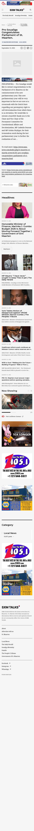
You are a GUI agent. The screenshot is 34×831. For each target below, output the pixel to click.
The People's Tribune (9, 653)
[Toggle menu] (2, 9)
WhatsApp (5, 669)
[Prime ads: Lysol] (17, 434)
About (4, 628)
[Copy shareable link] (21, 48)
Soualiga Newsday (21, 15)
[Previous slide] (28, 391)
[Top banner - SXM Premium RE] (17, 3)
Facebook (5, 663)
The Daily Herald (7, 15)
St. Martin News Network (12, 24)
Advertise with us (7, 631)
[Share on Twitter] (28, 48)
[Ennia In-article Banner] (17, 185)
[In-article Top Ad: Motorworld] (17, 80)
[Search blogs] (30, 9)
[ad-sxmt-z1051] (17, 466)
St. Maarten (6, 634)
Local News (22, 42)
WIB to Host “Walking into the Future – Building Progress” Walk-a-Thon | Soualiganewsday (17, 364)
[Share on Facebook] (25, 48)
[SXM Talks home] (17, 9)
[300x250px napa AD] (17, 498)
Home (3, 25)
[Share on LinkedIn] (31, 48)
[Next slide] (31, 391)
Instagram (5, 666)
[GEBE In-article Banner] (17, 163)
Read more (8, 249)
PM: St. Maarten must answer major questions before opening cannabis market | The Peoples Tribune (15, 379)
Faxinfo (31, 15)
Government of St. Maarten (11, 656)
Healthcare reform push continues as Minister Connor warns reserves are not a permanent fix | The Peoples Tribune (17, 348)
